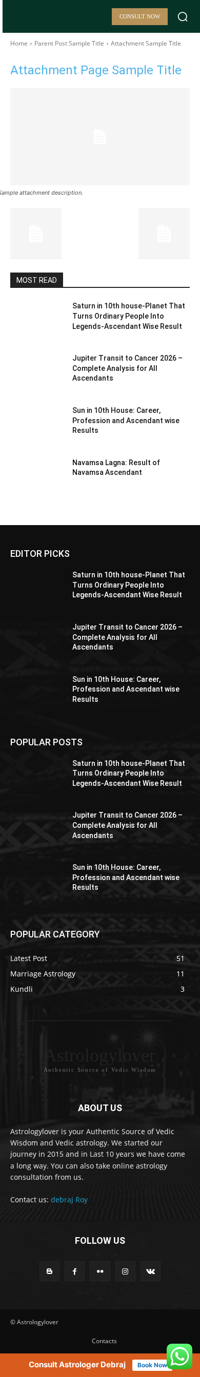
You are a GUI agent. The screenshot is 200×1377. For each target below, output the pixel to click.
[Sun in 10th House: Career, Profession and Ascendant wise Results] (37, 425)
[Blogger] (49, 1271)
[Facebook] (75, 1271)
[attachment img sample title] (100, 136)
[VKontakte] (151, 1271)
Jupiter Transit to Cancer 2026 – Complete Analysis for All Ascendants (127, 368)
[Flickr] (100, 1271)
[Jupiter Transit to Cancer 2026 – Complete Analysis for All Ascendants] (37, 372)
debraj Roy (69, 1199)
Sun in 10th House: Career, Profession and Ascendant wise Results (125, 420)
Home (19, 43)
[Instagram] (125, 1271)
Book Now (152, 1365)
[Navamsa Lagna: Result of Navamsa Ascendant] (37, 477)
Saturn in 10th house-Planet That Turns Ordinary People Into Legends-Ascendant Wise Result (128, 316)
